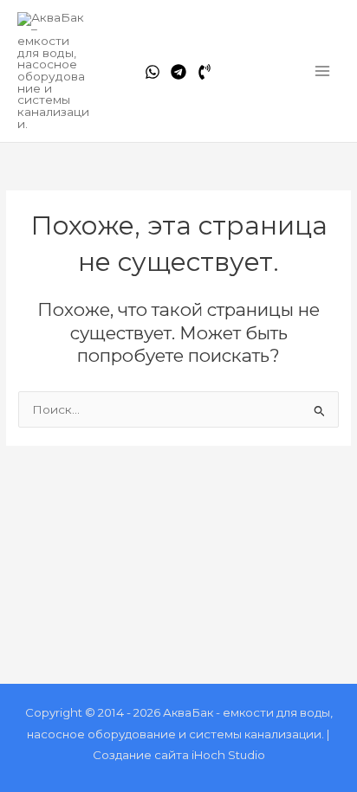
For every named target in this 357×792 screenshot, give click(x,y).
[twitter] (178, 72)
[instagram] (204, 72)
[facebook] (152, 72)
